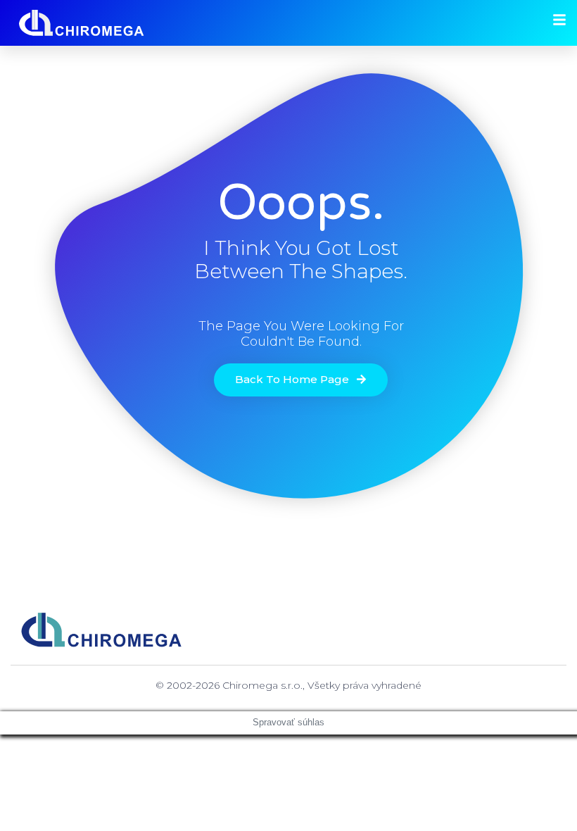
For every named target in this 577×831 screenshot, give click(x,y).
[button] (301, 379)
